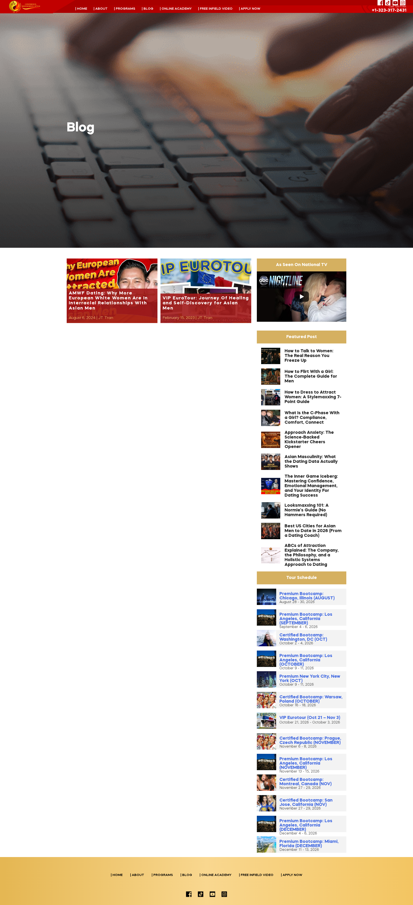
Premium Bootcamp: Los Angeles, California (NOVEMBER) (305, 763)
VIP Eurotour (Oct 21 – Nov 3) (309, 718)
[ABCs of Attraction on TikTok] (387, 2)
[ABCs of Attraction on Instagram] (402, 2)
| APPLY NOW (249, 9)
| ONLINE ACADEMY (176, 9)
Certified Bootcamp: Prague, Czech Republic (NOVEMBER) (310, 740)
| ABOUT (101, 9)
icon (188, 894)
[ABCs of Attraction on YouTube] (395, 2)
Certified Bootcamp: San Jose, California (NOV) (306, 802)
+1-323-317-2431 (389, 10)
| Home (81, 9)
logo (24, 7)
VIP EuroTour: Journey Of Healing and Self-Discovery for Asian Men (206, 303)
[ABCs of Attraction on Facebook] (380, 2)
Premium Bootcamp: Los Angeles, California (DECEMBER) (305, 825)
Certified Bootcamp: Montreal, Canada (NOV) (305, 782)
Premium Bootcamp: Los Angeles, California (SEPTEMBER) (305, 619)
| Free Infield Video (215, 9)
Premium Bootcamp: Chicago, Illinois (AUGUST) (306, 596)
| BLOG (147, 9)
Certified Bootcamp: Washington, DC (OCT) (303, 637)
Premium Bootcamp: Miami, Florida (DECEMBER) (309, 844)
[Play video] (301, 296)
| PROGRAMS (124, 9)
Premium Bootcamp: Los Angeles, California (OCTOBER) (305, 660)
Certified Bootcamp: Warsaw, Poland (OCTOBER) (310, 699)
